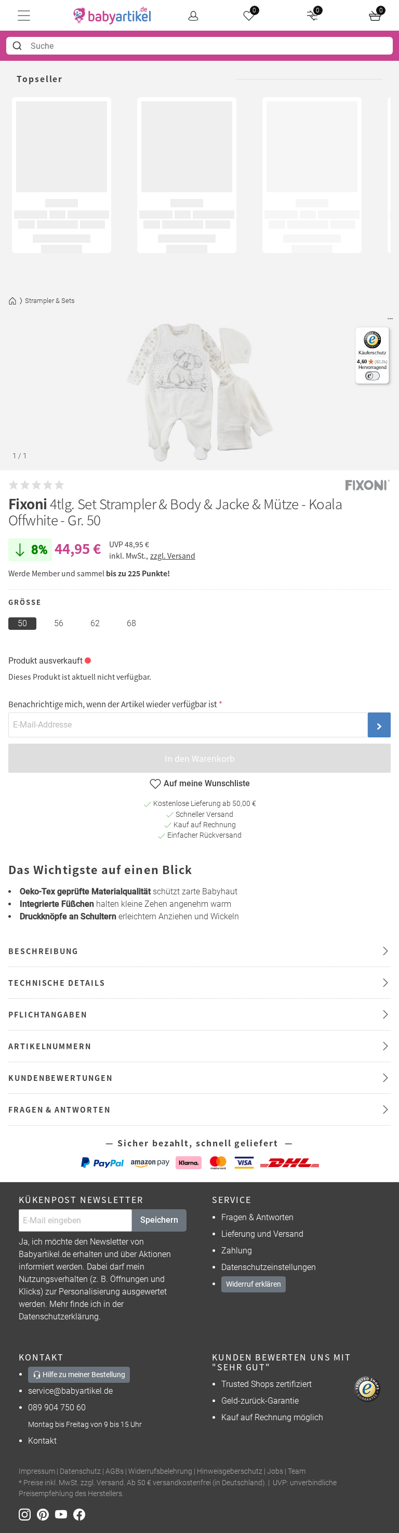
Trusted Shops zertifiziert (266, 1384)
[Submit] (18, 45)
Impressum (37, 1471)
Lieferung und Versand (262, 1234)
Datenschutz (80, 1471)
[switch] (372, 376)
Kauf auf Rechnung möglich (272, 1417)
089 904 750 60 (57, 1407)
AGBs (114, 1471)
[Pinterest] (46, 1514)
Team (296, 1471)
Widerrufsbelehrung (160, 1471)
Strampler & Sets (50, 301)
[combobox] (199, 46)
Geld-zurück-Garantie (260, 1401)
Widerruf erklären (253, 1284)
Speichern (159, 1220)
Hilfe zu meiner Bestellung (83, 1374)
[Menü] (390, 321)
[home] (112, 16)
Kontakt (42, 1441)
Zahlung (236, 1251)
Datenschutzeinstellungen (268, 1267)
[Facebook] (81, 1514)
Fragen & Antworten (257, 1217)
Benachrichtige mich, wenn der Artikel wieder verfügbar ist (112, 703)
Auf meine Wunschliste (207, 783)
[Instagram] (28, 1514)
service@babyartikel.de (70, 1391)
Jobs (275, 1471)
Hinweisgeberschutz (229, 1471)
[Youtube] (64, 1514)
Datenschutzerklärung (59, 1316)
